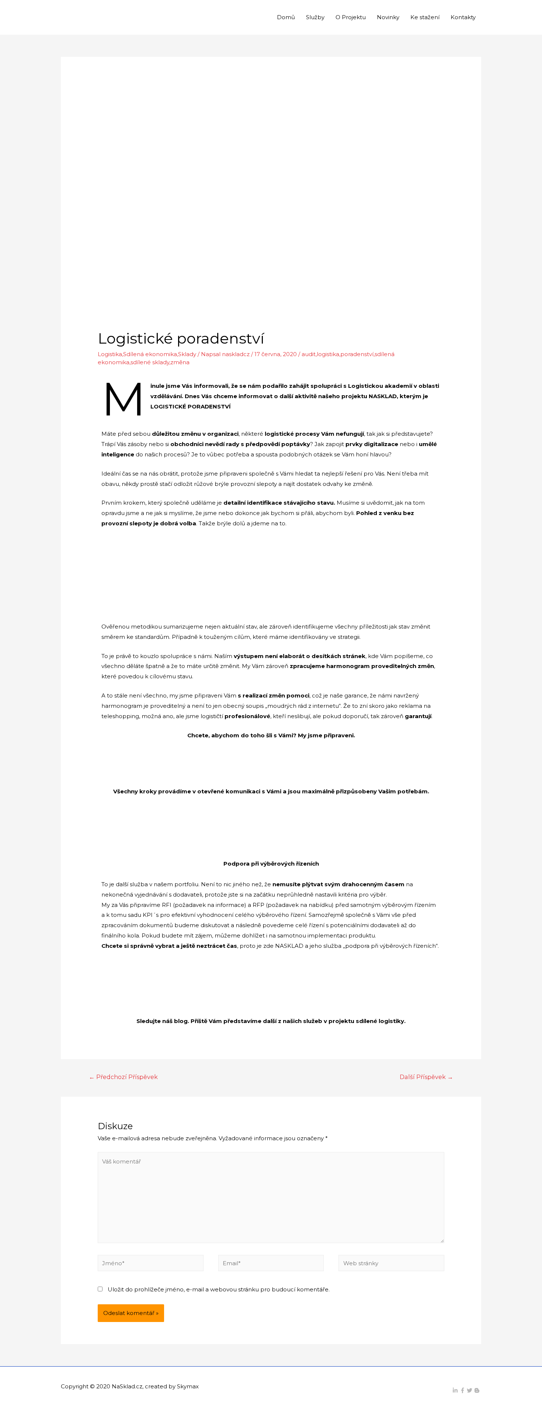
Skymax (188, 1386)
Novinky (388, 17)
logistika (328, 354)
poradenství (357, 354)
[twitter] (470, 1390)
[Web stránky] (391, 1264)
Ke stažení (424, 17)
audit (309, 354)
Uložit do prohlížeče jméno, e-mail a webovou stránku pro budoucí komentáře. (219, 1289)
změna (180, 362)
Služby (315, 17)
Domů (286, 17)
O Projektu (351, 17)
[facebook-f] (463, 1390)
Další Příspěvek (426, 1077)
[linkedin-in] (456, 1390)
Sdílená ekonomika (150, 354)
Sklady (187, 354)
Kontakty (463, 17)
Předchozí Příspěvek (123, 1077)
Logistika (110, 354)
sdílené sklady (150, 362)
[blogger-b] (478, 1390)
